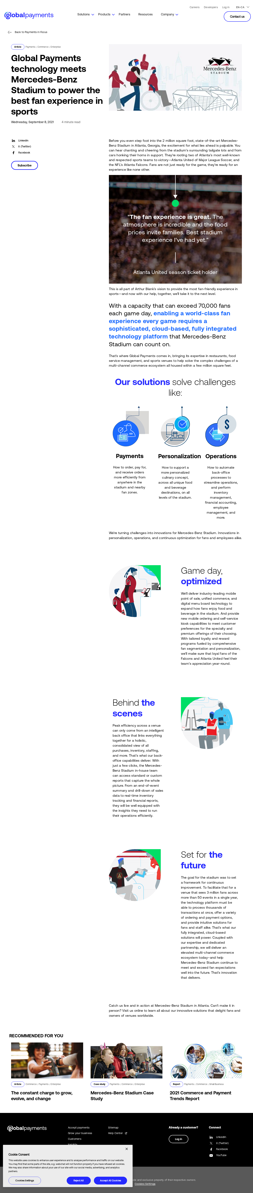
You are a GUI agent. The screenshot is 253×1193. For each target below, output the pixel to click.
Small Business (216, 1084)
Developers (211, 7)
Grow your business (80, 1133)
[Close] (127, 1149)
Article (17, 47)
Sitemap (113, 1127)
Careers (194, 7)
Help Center (115, 1133)
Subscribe (24, 165)
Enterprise (56, 47)
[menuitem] (83, 15)
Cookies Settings (24, 1180)
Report (176, 1084)
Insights (72, 1144)
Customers (74, 1138)
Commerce (43, 47)
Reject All (79, 1180)
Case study (99, 1084)
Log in (226, 7)
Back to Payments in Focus (31, 32)
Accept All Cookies (110, 1180)
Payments (30, 47)
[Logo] (23, 14)
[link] (83, 15)
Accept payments (79, 1127)
